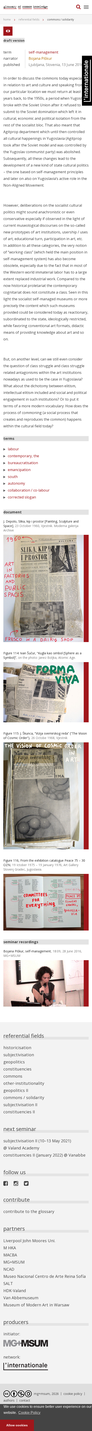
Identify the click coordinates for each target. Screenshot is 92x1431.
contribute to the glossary (28, 1211)
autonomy (16, 483)
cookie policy (72, 1394)
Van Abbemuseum (20, 1297)
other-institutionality (23, 1083)
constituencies (17, 1069)
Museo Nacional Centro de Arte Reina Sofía (44, 1276)
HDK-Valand (14, 1290)
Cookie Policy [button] (29, 1413)
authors (9, 1400)
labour (13, 449)
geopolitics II (15, 1090)
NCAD (8, 1269)
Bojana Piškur (40, 58)
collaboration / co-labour (29, 490)
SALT (8, 1283)
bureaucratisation (23, 462)
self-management (43, 52)
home (7, 19)
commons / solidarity (23, 1097)
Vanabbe (77, 1155)
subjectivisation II (20, 1104)
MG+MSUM (14, 1262)
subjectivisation (18, 1054)
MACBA (10, 1255)
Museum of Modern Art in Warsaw (36, 1304)
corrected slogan (22, 497)
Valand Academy (23, 1148)
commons (12, 1076)
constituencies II (19, 1111)
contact (24, 1400)
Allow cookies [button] (17, 1425)
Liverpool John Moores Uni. (29, 1240)
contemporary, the (23, 455)
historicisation (17, 1047)
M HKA (9, 1247)
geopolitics (14, 1061)
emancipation (19, 469)
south (13, 476)
